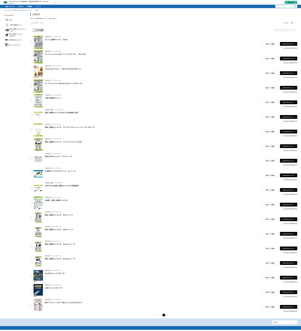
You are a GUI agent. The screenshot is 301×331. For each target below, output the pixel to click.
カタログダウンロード (288, 44)
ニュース (38, 6)
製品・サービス (10, 6)
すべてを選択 (39, 30)
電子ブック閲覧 (270, 44)
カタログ (20, 6)
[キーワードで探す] (295, 6)
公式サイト (12, 3)
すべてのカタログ (9, 15)
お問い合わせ (291, 2)
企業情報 (29, 6)
